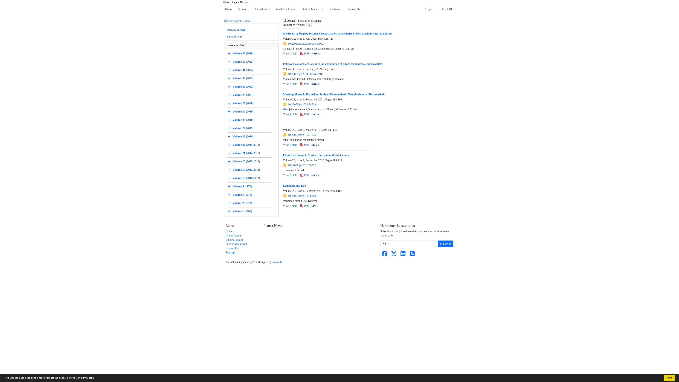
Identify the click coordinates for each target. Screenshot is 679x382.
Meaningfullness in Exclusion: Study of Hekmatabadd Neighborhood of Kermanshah (334, 94)
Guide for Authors (286, 9)
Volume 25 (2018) (243, 119)
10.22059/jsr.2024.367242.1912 (306, 74)
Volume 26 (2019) (243, 111)
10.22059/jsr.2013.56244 (302, 196)
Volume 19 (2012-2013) (246, 169)
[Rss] (412, 254)
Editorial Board (234, 239)
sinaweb (277, 262)
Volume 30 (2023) (243, 78)
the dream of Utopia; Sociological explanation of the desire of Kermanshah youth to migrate (337, 33)
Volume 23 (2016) (243, 136)
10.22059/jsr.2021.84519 (302, 104)
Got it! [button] (669, 378)
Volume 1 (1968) (242, 211)
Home (228, 9)
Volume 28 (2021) (243, 95)
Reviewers (335, 9)
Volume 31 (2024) (243, 70)
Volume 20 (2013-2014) (246, 161)
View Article (290, 53)
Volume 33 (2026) (243, 53)
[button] (95, 378)
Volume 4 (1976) (242, 186)
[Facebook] (384, 254)
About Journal (234, 235)
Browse (242, 9)
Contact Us (353, 9)
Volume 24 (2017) (243, 128)
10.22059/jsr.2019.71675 (302, 135)
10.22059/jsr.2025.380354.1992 (306, 43)
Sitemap (230, 252)
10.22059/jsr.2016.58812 (302, 165)
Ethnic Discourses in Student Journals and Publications (316, 155)
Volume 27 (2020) (243, 103)
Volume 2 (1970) (242, 203)
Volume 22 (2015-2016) (246, 144)
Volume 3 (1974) (242, 194)
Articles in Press (236, 29)
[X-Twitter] (394, 254)
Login (429, 9)
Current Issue (234, 37)
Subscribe (445, 243)
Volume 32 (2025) (243, 61)
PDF (311, 53)
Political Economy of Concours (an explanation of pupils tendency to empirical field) (333, 64)
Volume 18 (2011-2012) (246, 178)
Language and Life (294, 185)
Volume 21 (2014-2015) (246, 153)
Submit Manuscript (313, 9)
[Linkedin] (403, 254)
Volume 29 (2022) (243, 86)
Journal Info (261, 9)
